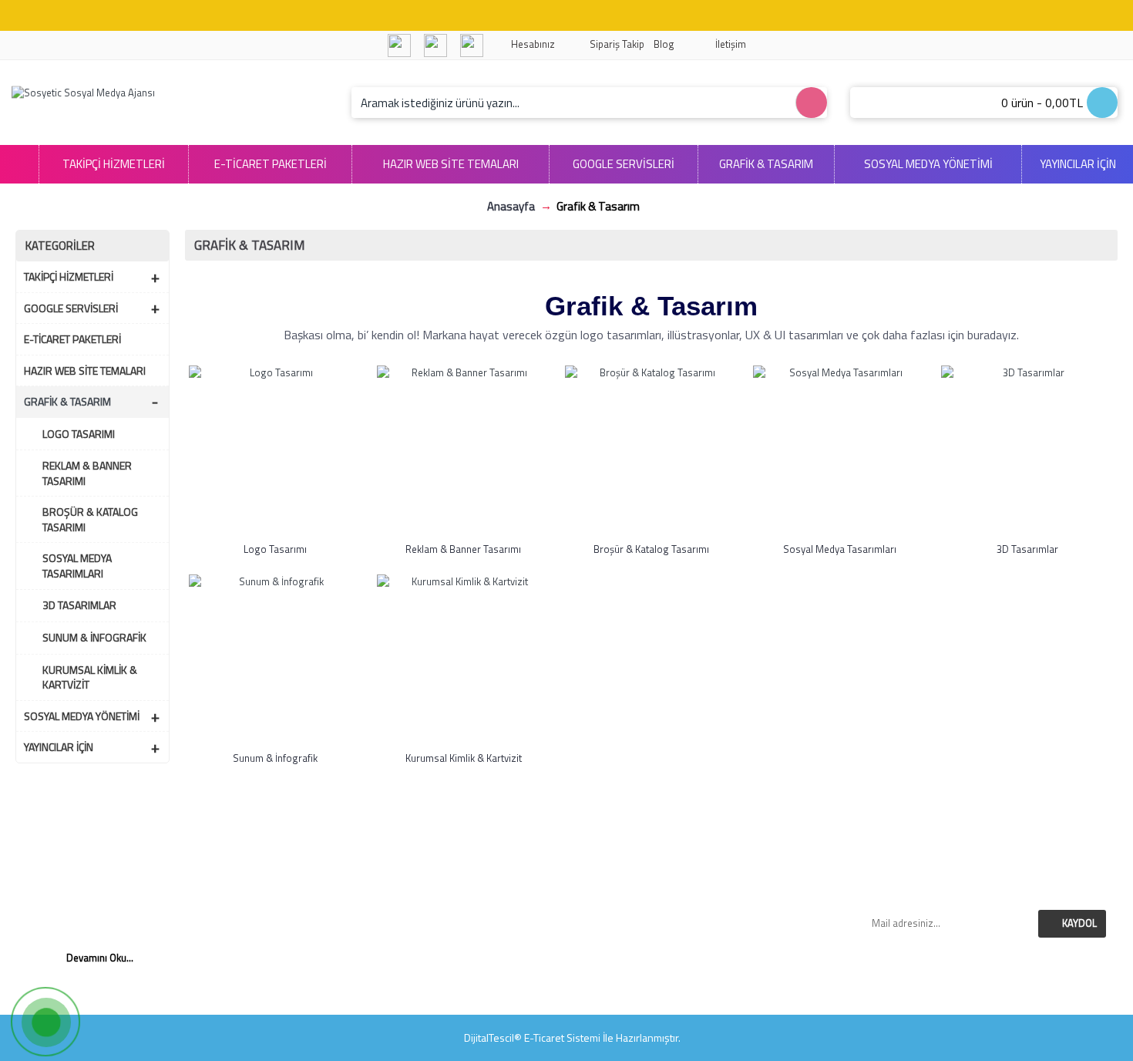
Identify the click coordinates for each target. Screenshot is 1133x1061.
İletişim (707, 870)
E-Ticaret (544, 1037)
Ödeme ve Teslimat (426, 954)
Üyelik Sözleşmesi (426, 987)
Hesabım (706, 954)
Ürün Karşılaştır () (706, 920)
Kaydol (1079, 923)
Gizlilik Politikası (426, 920)
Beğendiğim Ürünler (707, 903)
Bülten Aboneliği (707, 987)
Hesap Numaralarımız (427, 887)
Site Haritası (706, 970)
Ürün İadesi (707, 937)
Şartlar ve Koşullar (426, 970)
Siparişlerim (706, 887)
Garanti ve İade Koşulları (426, 903)
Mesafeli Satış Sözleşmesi (426, 937)
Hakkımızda (426, 870)
